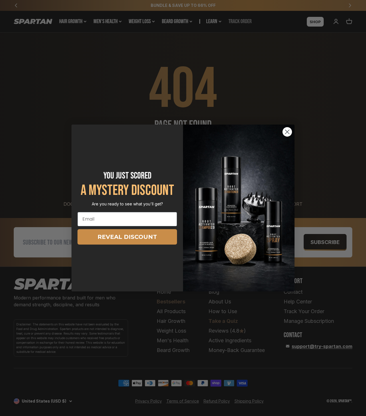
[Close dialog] (287, 132)
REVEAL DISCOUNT (127, 236)
